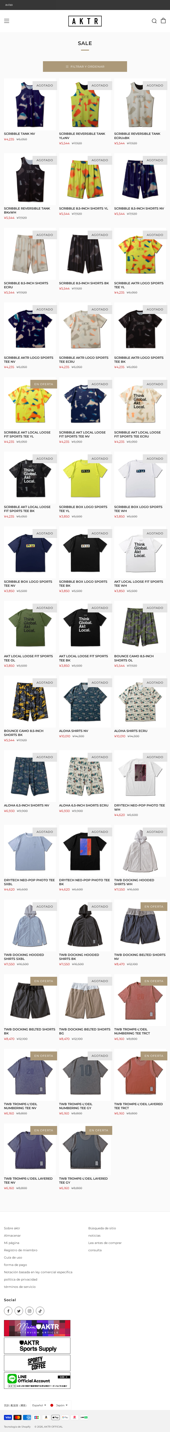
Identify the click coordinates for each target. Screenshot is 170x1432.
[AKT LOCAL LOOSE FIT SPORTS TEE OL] (30, 627)
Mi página (11, 1243)
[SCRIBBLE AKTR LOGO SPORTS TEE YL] (140, 254)
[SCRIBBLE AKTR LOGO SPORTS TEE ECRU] (85, 328)
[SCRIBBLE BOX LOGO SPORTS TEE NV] (30, 552)
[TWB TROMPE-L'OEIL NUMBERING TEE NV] (30, 1075)
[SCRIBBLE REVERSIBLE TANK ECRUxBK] (140, 104)
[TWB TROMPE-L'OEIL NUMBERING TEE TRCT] (140, 1000)
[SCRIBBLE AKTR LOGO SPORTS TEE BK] (140, 328)
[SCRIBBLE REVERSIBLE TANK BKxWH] (30, 179)
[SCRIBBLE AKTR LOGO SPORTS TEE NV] (30, 328)
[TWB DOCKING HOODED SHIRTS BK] (85, 925)
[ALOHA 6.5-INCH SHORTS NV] (30, 776)
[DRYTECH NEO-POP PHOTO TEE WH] (140, 776)
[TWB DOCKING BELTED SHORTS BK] (30, 1000)
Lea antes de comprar (105, 1243)
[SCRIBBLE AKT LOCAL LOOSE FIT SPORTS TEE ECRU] (140, 403)
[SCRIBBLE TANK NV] (30, 104)
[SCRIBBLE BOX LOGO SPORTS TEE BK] (85, 552)
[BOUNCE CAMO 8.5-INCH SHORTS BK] (30, 702)
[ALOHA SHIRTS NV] (85, 702)
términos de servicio (20, 1287)
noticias (94, 1236)
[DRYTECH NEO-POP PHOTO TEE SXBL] (30, 851)
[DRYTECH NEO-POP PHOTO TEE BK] (85, 851)
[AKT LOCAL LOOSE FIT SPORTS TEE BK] (85, 627)
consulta (95, 1250)
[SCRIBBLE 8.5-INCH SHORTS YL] (85, 179)
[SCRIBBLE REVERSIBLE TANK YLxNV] (85, 104)
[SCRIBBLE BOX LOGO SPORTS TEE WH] (140, 478)
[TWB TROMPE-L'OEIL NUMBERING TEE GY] (85, 1075)
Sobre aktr (12, 1228)
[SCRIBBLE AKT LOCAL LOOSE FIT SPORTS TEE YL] (30, 403)
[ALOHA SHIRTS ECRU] (140, 702)
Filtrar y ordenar (87, 66)
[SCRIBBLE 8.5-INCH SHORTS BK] (85, 254)
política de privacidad (20, 1279)
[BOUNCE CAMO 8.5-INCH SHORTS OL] (140, 627)
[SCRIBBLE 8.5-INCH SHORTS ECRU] (30, 254)
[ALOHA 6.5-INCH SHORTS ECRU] (85, 776)
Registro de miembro (20, 1250)
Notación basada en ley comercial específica (38, 1272)
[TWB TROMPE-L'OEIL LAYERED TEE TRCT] (140, 1075)
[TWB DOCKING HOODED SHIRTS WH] (140, 851)
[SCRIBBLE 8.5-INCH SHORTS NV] (140, 179)
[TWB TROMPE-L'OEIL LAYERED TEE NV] (30, 1149)
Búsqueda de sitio (102, 1228)
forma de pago (15, 1265)
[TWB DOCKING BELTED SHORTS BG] (85, 1000)
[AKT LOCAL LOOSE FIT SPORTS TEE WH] (140, 552)
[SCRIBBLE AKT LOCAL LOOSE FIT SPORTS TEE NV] (85, 403)
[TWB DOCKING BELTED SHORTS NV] (140, 925)
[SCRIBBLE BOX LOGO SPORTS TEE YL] (85, 478)
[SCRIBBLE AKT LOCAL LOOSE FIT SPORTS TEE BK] (30, 478)
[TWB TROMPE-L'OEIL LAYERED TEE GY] (85, 1149)
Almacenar (12, 1236)
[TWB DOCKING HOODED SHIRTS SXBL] (30, 925)
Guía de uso (13, 1257)
